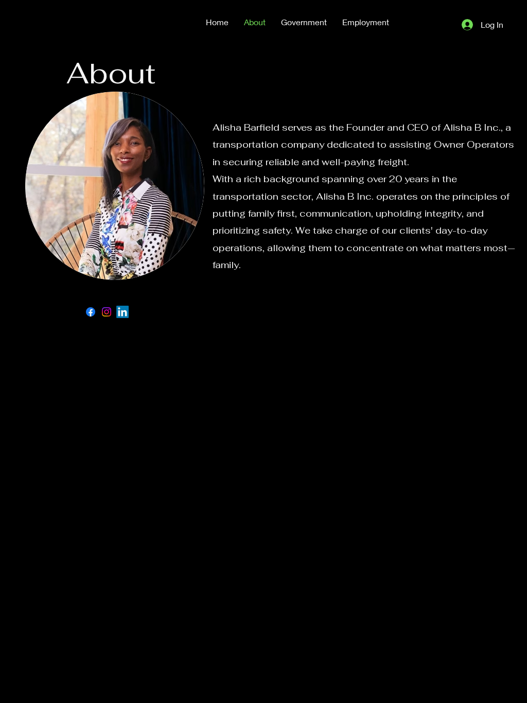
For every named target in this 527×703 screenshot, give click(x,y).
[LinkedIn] (122, 312)
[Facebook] (90, 312)
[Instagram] (106, 312)
